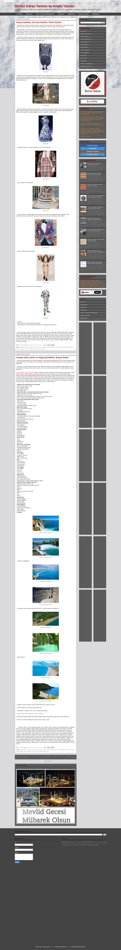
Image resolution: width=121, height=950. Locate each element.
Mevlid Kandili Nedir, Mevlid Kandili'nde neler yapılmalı (32, 768)
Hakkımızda (29, 14)
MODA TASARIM (67, 347)
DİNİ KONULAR (84, 42)
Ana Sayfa (19, 14)
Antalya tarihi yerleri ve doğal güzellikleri (56, 749)
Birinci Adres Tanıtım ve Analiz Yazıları (45, 6)
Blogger (69, 946)
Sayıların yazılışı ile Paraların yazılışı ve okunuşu (94, 185)
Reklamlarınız (71, 14)
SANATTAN (83, 55)
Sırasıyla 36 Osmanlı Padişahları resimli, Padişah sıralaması (95, 196)
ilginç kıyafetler (59, 347)
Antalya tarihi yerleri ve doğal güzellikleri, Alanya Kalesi (42, 357)
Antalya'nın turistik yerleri (32, 751)
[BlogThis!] (49, 345)
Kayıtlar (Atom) (47, 761)
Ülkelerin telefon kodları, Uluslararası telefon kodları (94, 219)
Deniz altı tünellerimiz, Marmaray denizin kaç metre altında (95, 230)
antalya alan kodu (31, 749)
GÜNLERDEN (84, 47)
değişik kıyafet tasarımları (26, 347)
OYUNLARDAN (84, 52)
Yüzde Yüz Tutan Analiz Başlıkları (45, 14)
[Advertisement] (87, 348)
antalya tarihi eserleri (41, 749)
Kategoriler (61, 14)
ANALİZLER (83, 31)
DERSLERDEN (84, 36)
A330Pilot (52, 946)
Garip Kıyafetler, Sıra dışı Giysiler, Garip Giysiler (39, 22)
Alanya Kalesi (23, 749)
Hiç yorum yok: (38, 345)
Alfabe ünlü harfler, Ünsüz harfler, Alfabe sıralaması (96, 240)
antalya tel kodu (70, 749)
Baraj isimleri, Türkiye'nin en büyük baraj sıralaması (94, 164)
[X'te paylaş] (50, 345)
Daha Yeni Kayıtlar (21, 757)
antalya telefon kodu (21, 751)
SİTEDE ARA (95, 14)
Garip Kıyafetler (44, 347)
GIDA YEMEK (83, 44)
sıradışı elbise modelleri (39, 349)
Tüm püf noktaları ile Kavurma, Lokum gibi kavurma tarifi (95, 207)
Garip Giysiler (36, 347)
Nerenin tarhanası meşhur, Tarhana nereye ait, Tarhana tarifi (96, 251)
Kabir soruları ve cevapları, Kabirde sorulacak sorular (94, 173)
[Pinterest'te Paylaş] (53, 345)
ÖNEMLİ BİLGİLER (85, 66)
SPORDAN (83, 61)
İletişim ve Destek (84, 14)
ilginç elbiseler (51, 347)
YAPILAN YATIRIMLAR (86, 63)
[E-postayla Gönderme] (44, 345)
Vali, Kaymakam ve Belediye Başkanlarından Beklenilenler (94, 262)
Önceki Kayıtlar (70, 757)
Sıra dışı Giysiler (29, 349)
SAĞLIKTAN (83, 58)
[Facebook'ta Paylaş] (52, 345)
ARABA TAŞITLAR (85, 34)
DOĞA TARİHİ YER (43, 751)
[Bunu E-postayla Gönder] (47, 345)
